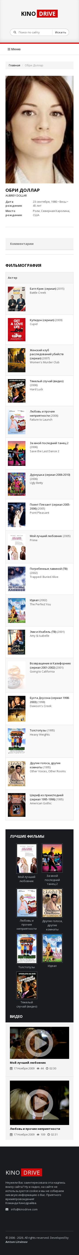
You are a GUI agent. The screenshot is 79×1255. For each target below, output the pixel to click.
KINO (38, 14)
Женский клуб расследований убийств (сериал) (47, 354)
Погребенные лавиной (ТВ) (48, 569)
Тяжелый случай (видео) (46, 381)
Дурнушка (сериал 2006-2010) (50, 475)
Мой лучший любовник (46, 536)
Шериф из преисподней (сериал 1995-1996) (46, 797)
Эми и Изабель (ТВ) (43, 632)
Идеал (34, 600)
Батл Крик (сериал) (43, 289)
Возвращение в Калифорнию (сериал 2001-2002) (50, 665)
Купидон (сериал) (42, 320)
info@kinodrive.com (24, 1209)
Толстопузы (38, 730)
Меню (15, 49)
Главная (14, 65)
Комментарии (22, 244)
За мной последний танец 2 (49, 443)
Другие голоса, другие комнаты (52, 925)
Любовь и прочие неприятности (42, 413)
